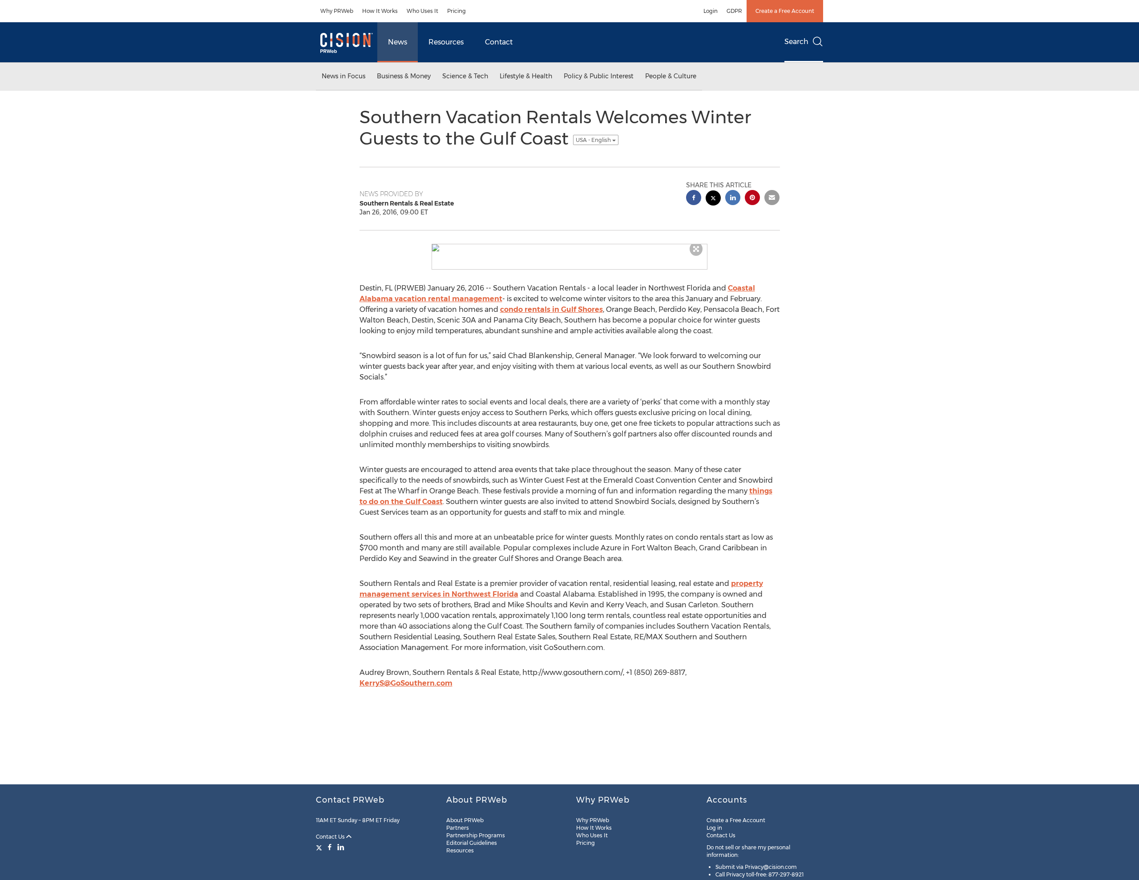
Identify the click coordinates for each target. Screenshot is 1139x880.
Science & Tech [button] (465, 76)
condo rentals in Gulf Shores (551, 309)
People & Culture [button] (670, 76)
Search (796, 41)
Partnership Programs (475, 835)
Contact (499, 42)
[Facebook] (330, 847)
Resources (446, 42)
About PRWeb (465, 820)
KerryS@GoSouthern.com (405, 683)
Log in (714, 827)
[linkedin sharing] (732, 198)
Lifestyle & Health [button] (526, 76)
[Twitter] (320, 847)
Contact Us (331, 836)
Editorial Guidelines (471, 843)
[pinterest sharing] (752, 198)
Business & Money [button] (404, 76)
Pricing (456, 11)
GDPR (734, 11)
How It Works (380, 11)
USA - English (594, 140)
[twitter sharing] (713, 199)
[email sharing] (772, 198)
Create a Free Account (784, 11)
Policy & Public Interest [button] (599, 76)
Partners (457, 827)
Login (710, 11)
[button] (569, 247)
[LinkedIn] (341, 847)
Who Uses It (422, 11)
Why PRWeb (336, 11)
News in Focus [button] (343, 76)
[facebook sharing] (693, 198)
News (397, 42)
